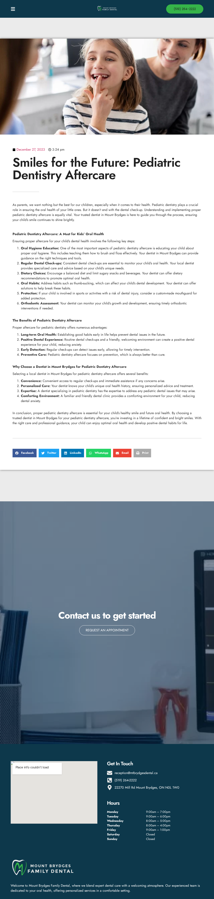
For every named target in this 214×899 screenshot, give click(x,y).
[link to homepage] (107, 9)
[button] (25, 453)
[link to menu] (35, 9)
